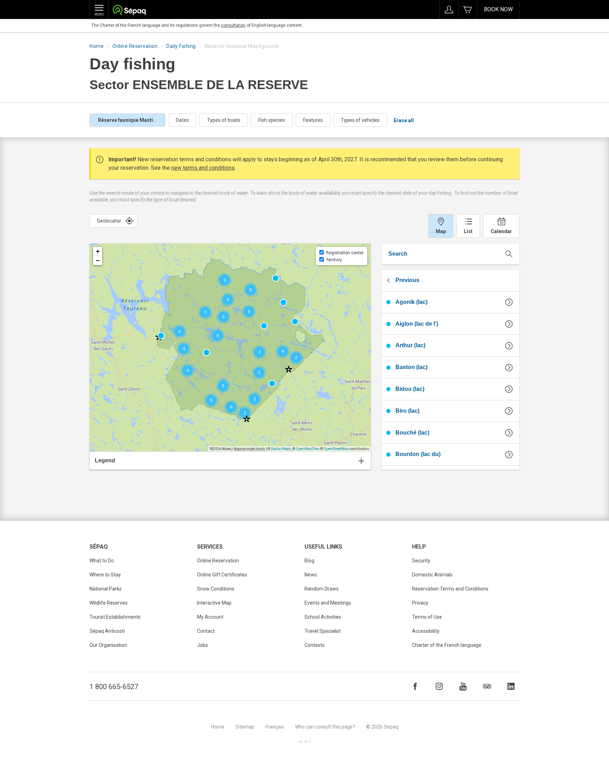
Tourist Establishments (115, 617)
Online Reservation (135, 46)
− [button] (98, 260)
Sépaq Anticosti (107, 631)
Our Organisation (108, 645)
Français (274, 727)
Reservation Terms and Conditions (450, 589)
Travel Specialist (322, 631)
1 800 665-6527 (114, 686)
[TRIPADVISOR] (487, 686)
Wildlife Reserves (109, 603)
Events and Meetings (327, 603)
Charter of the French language (446, 645)
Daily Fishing (181, 46)
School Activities (322, 617)
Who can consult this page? (325, 727)
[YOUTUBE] (463, 686)
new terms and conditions (203, 167)
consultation (233, 25)
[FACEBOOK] (415, 686)
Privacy (420, 603)
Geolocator (109, 221)
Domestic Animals (432, 574)
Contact (206, 631)
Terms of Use (427, 617)
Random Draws (321, 589)
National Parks (106, 589)
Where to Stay (105, 574)
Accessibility (425, 631)
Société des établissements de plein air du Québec (129, 11)
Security (421, 560)
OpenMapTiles (308, 449)
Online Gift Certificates (222, 574)
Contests (314, 645)
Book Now (498, 9)
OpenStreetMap (336, 449)
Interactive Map (214, 603)
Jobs (202, 645)
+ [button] (98, 251)
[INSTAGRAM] (439, 686)
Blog (309, 560)
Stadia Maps (281, 449)
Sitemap (244, 727)
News (310, 574)
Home (97, 46)
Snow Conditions (215, 589)
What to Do (102, 560)
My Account (210, 617)
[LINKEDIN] (511, 686)
